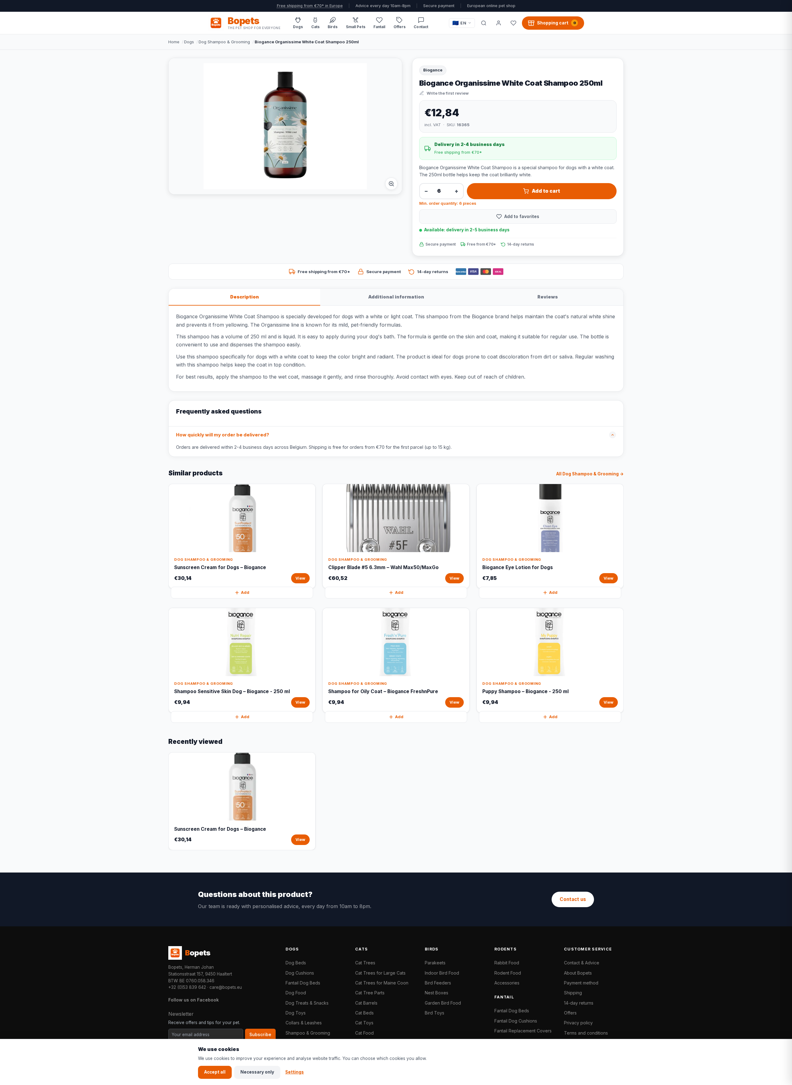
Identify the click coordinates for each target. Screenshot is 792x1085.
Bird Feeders (438, 982)
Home (173, 41)
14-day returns (578, 1003)
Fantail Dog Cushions (515, 1020)
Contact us (573, 899)
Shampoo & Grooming (308, 1033)
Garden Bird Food (443, 1003)
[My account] (498, 23)
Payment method (581, 982)
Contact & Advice (581, 962)
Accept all (215, 1072)
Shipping (573, 992)
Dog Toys (296, 1012)
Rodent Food (507, 973)
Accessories (506, 982)
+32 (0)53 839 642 (187, 987)
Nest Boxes (436, 992)
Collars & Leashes (304, 1022)
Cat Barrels (366, 1003)
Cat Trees (365, 962)
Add (245, 592)
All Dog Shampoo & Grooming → (590, 473)
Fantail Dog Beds (303, 982)
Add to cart (546, 191)
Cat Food (364, 1033)
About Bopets (578, 973)
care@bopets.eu (225, 987)
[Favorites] (513, 23)
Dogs (189, 41)
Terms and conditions (586, 1033)
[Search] (483, 23)
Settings (294, 1072)
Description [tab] (244, 296)
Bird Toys (434, 1012)
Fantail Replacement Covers (523, 1030)
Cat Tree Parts (370, 992)
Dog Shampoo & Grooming (224, 41)
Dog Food (296, 992)
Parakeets (435, 962)
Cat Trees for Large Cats (380, 973)
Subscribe (260, 1034)
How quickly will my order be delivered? (222, 435)
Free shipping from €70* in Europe (310, 5)
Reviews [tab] (547, 296)
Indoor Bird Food (442, 973)
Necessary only (257, 1072)
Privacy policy (578, 1022)
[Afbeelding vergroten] (391, 184)
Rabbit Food (506, 962)
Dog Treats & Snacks (307, 1003)
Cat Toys (364, 1022)
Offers (570, 1012)
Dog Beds (296, 962)
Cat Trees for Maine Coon (381, 982)
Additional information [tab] (396, 296)
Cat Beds (364, 1012)
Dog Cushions (300, 973)
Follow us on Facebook (193, 999)
